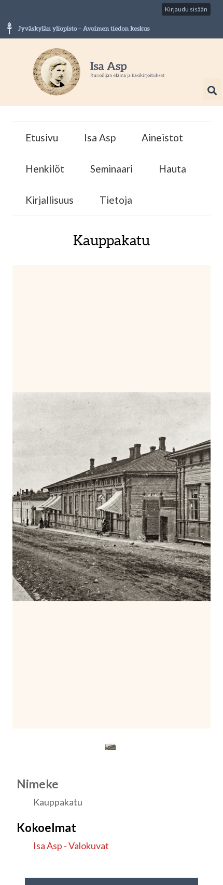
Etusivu (41, 137)
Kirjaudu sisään (186, 9)
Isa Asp (100, 137)
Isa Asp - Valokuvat (71, 845)
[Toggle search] (212, 90)
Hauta (172, 169)
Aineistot (162, 137)
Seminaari (111, 169)
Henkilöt (44, 169)
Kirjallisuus (49, 200)
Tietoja (116, 200)
